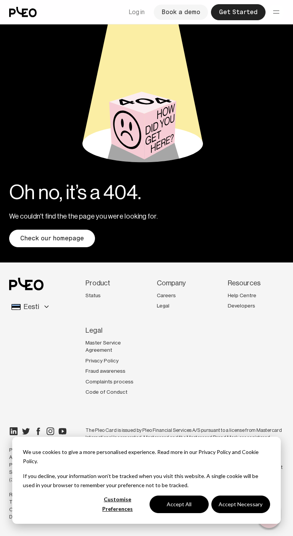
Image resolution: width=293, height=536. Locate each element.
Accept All (179, 504)
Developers (241, 306)
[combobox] (32, 307)
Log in (137, 12)
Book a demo (180, 12)
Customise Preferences (117, 504)
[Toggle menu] (276, 12)
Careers (166, 295)
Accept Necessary (240, 504)
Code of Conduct (106, 392)
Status (93, 295)
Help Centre (242, 295)
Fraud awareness (105, 371)
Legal (163, 306)
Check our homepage (52, 238)
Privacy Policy (214, 452)
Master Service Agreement (103, 346)
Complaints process (109, 381)
